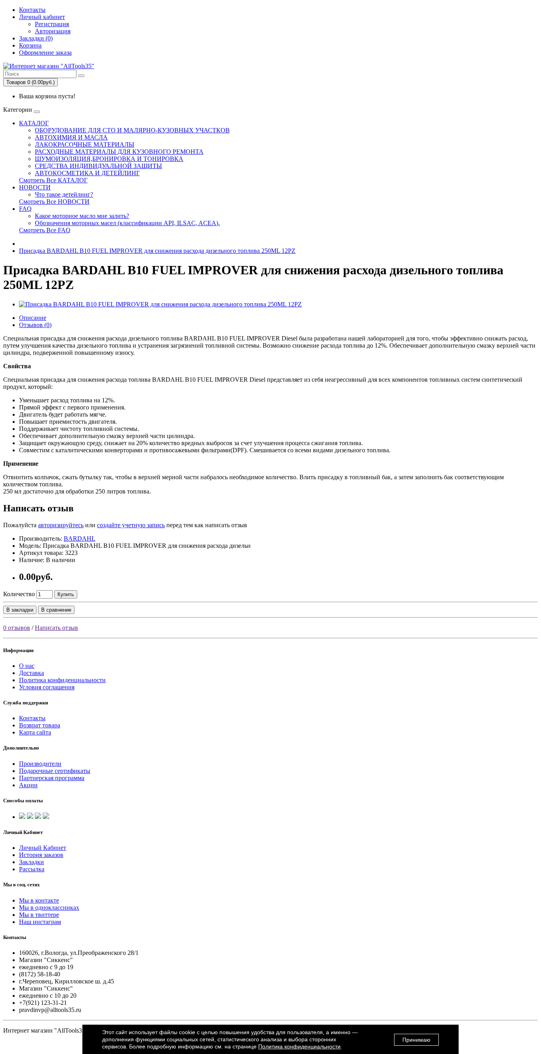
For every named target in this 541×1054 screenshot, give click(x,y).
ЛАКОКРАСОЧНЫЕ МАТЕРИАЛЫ (84, 144)
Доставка (31, 673)
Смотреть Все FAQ (44, 230)
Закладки (31, 862)
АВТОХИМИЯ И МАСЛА (71, 137)
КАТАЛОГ (34, 123)
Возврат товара (39, 725)
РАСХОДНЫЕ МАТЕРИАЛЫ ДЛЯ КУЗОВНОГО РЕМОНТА (119, 151)
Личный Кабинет (42, 847)
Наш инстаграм (40, 921)
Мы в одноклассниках (49, 907)
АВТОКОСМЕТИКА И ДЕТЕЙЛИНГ (87, 173)
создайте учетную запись (131, 525)
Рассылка (31, 869)
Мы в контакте (39, 900)
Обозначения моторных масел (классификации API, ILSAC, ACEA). (127, 223)
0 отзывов (16, 627)
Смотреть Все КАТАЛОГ (53, 180)
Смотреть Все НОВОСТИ (54, 201)
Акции (28, 785)
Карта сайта (35, 732)
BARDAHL (79, 538)
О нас (26, 665)
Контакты (32, 9)
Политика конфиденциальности (62, 680)
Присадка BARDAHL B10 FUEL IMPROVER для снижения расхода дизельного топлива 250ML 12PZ (157, 250)
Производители (40, 763)
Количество (19, 594)
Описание (32, 317)
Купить (65, 594)
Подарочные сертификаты (54, 770)
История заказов (41, 854)
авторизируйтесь (61, 525)
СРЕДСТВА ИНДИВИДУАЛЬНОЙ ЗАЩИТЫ (98, 166)
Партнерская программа (51, 778)
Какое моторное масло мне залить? (82, 215)
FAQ (25, 208)
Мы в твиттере (39, 914)
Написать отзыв (56, 627)
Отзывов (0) (35, 324)
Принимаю (416, 1040)
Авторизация (52, 31)
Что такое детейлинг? (64, 194)
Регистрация (52, 24)
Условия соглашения (46, 687)
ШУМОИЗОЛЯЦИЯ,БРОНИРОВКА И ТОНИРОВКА (109, 158)
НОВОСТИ (35, 187)
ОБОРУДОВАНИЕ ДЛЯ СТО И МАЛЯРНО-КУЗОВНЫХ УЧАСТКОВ (132, 130)
